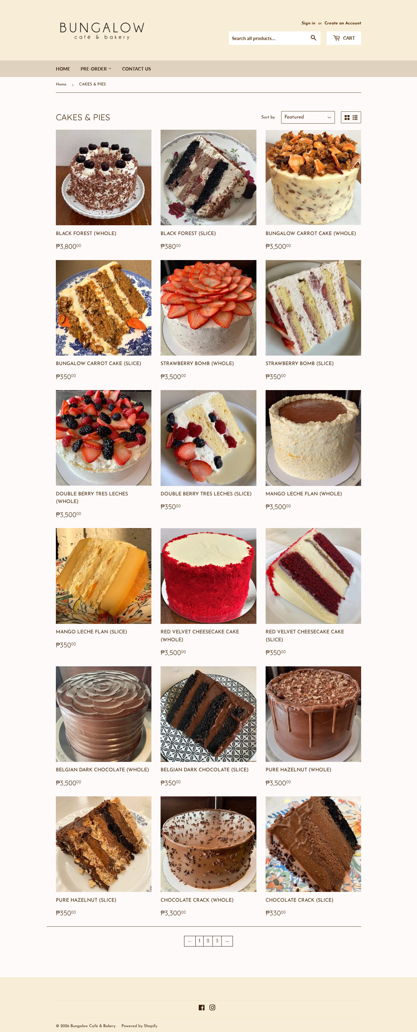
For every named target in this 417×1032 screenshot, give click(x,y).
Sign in (308, 23)
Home (61, 84)
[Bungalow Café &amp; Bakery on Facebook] (201, 1008)
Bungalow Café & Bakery (93, 1026)
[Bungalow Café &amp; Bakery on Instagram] (212, 1008)
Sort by (268, 117)
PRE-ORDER (94, 68)
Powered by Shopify (139, 1026)
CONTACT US (136, 68)
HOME (63, 68)
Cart (348, 38)
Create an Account (343, 23)
